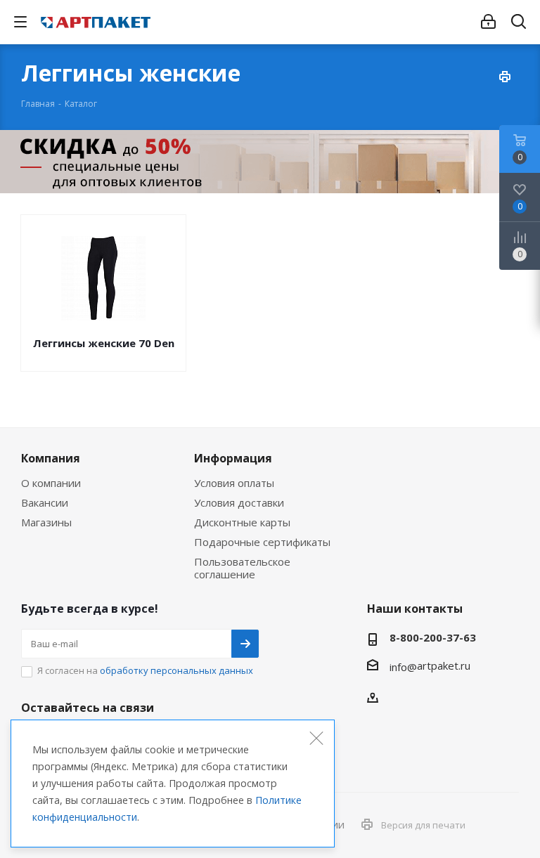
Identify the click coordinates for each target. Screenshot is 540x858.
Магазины (46, 522)
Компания (50, 458)
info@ (403, 667)
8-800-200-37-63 (433, 637)
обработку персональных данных (176, 670)
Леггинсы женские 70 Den (103, 343)
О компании (51, 483)
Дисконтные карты (242, 522)
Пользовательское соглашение (242, 567)
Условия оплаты (234, 483)
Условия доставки (239, 502)
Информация (233, 458)
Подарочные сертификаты (262, 542)
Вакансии (44, 502)
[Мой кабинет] (488, 22)
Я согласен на (145, 670)
